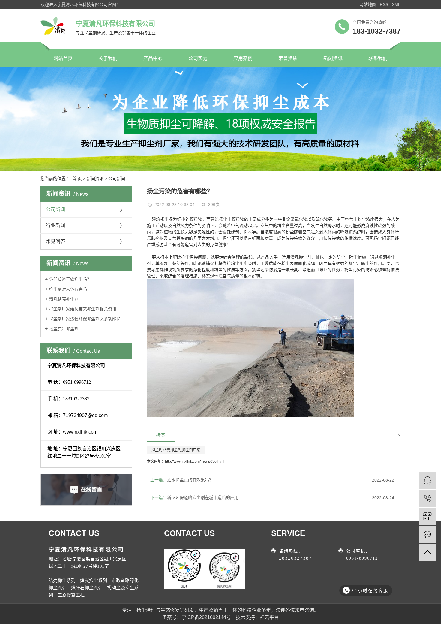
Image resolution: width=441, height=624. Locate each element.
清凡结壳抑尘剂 (64, 299)
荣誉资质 (288, 58)
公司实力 (198, 58)
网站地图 (367, 4)
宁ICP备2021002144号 (206, 617)
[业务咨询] (427, 480)
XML (396, 4)
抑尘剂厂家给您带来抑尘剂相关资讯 (82, 309)
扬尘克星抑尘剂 (64, 328)
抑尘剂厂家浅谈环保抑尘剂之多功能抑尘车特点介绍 (88, 318)
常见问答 (55, 241)
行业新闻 (55, 225)
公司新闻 (116, 178)
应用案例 (243, 58)
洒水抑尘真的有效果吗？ (190, 479)
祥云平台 (269, 617)
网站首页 (63, 58)
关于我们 (108, 58)
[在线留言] (427, 534)
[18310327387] (427, 498)
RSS (384, 4)
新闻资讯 (333, 58)
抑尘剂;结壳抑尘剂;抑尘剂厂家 (176, 450)
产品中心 (153, 58)
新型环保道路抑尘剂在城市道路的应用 (203, 497)
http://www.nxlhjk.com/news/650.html (194, 461)
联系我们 (378, 58)
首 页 (77, 178)
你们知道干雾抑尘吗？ (70, 279)
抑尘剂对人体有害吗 (68, 289)
